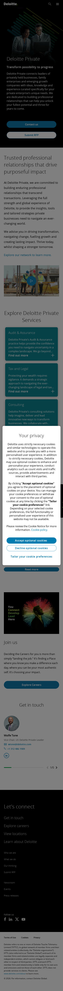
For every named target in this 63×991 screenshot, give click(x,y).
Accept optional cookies (31, 540)
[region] (32, 495)
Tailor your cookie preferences (31, 556)
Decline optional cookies (31, 548)
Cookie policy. (39, 530)
